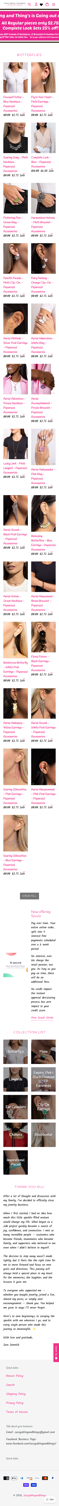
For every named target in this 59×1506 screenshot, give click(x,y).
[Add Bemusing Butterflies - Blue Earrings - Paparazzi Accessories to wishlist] (51, 552)
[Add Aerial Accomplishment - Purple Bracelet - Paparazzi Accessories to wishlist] (51, 419)
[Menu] (53, 4)
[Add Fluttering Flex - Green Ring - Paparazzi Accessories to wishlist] (23, 234)
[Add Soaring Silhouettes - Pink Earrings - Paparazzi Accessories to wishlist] (23, 805)
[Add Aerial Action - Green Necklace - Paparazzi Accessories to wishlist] (23, 612)
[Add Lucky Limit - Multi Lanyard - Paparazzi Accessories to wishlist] (23, 475)
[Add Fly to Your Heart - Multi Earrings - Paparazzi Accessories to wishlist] (51, 113)
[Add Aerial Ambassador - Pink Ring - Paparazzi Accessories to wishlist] (51, 486)
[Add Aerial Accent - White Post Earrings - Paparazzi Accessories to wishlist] (51, 739)
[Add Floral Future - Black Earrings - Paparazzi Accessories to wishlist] (51, 673)
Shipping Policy (16, 1394)
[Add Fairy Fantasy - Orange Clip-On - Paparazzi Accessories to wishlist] (51, 294)
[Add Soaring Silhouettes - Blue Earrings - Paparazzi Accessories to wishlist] (23, 872)
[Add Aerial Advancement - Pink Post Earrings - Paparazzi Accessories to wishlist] (51, 805)
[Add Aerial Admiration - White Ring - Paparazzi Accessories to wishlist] (51, 354)
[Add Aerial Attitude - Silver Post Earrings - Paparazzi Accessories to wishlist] (23, 354)
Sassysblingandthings (34, 1496)
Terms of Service (17, 1412)
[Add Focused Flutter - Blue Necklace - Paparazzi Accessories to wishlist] (23, 113)
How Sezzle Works (42, 1018)
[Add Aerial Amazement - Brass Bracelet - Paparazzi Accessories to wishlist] (51, 612)
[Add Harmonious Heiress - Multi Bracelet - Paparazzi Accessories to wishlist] (51, 234)
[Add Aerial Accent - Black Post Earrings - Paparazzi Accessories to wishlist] (23, 546)
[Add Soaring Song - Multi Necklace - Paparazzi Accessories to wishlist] (23, 173)
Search (10, 1385)
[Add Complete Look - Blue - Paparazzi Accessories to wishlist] (51, 169)
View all (29, 896)
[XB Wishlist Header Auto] (41, 4)
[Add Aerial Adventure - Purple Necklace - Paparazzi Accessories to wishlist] (23, 415)
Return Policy (14, 1376)
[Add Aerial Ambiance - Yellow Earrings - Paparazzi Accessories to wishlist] (23, 739)
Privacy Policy (14, 1403)
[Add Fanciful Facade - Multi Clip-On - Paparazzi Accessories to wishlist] (23, 294)
